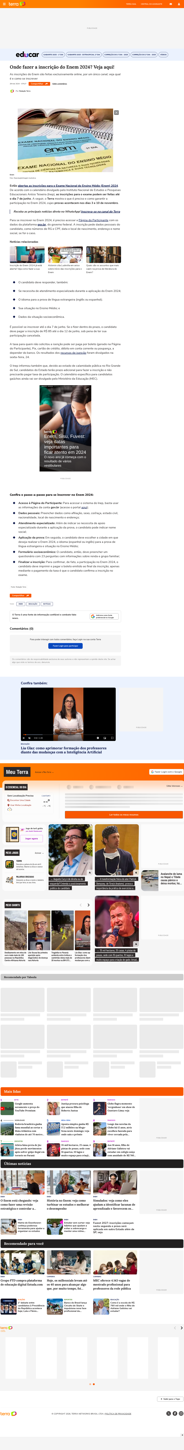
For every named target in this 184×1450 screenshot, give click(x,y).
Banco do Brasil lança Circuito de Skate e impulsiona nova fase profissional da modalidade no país (75, 1307)
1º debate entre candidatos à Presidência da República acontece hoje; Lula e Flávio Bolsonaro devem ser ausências (31, 1307)
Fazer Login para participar (65, 645)
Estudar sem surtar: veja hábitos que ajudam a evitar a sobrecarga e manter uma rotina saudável (77, 1227)
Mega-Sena (65, 1120)
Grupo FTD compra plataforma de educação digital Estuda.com (22, 1282)
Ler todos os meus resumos (123, 814)
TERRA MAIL (131, 4)
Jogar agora (31, 838)
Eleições (21, 1300)
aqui (84, 507)
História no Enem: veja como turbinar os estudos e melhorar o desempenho (68, 1204)
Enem (21, 604)
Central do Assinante (151, 4)
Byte (16, 1100)
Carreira (51, 1277)
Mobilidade (20, 1120)
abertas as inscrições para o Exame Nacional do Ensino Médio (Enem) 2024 (68, 186)
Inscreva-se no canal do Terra (100, 212)
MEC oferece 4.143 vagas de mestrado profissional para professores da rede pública (112, 1284)
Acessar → (39, 852)
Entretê (64, 1100)
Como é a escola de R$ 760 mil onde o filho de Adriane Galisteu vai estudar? (122, 1307)
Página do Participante (93, 220)
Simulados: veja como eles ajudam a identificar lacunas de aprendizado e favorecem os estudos (114, 1205)
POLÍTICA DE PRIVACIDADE (118, 1413)
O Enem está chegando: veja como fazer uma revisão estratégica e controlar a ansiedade (19, 1205)
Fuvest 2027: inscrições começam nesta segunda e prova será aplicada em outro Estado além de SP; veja (113, 1228)
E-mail (171, 4)
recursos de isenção (73, 353)
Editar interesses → (175, 785)
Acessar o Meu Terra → (44, 772)
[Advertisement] (161, 1227)
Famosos (111, 1100)
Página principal (17, 4)
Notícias (47, 604)
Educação (33, 604)
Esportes (19, 1141)
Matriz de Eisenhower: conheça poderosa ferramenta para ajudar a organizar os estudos (31, 1227)
